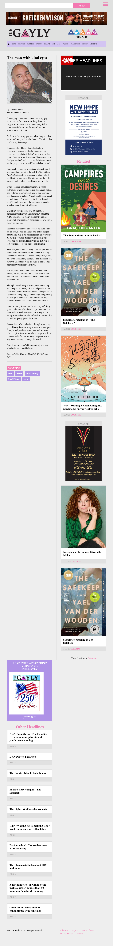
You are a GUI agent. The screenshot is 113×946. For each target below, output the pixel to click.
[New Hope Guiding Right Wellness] (83, 127)
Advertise (64, 930)
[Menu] (106, 3)
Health (47, 44)
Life (53, 44)
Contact (79, 933)
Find (82, 5)
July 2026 (29, 717)
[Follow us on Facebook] (71, 32)
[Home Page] (9, 44)
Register (75, 930)
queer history (32, 373)
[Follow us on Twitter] (77, 32)
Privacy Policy (66, 933)
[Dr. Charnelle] (83, 453)
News (14, 44)
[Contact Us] (88, 32)
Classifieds (75, 44)
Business (30, 44)
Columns (14, 367)
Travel (65, 44)
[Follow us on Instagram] (94, 32)
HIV (10, 373)
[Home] (30, 32)
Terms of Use (88, 930)
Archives (94, 44)
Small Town (13, 379)
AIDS (19, 373)
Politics (21, 44)
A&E (58, 44)
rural (25, 379)
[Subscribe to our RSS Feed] (82, 32)
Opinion (85, 44)
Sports (39, 44)
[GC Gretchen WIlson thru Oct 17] (56, 18)
